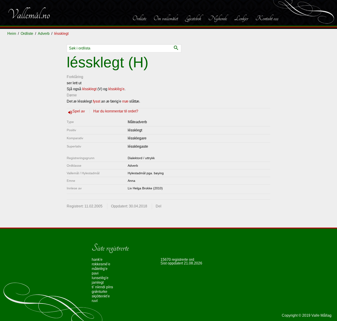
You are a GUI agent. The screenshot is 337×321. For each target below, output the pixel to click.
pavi (95, 273)
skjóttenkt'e (101, 296)
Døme (72, 95)
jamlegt (98, 282)
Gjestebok (193, 18)
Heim (11, 33)
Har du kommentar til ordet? (115, 111)
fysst (96, 101)
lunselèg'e (100, 278)
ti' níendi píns (102, 287)
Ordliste (139, 18)
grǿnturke (99, 292)
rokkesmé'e (101, 264)
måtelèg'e (100, 269)
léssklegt (89, 89)
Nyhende (217, 18)
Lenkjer (241, 18)
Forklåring (75, 77)
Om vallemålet (166, 18)
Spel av (79, 111)
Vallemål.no (28, 14)
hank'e (97, 259)
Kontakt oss (266, 18)
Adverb (44, 33)
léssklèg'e (116, 89)
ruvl (95, 301)
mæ (125, 101)
